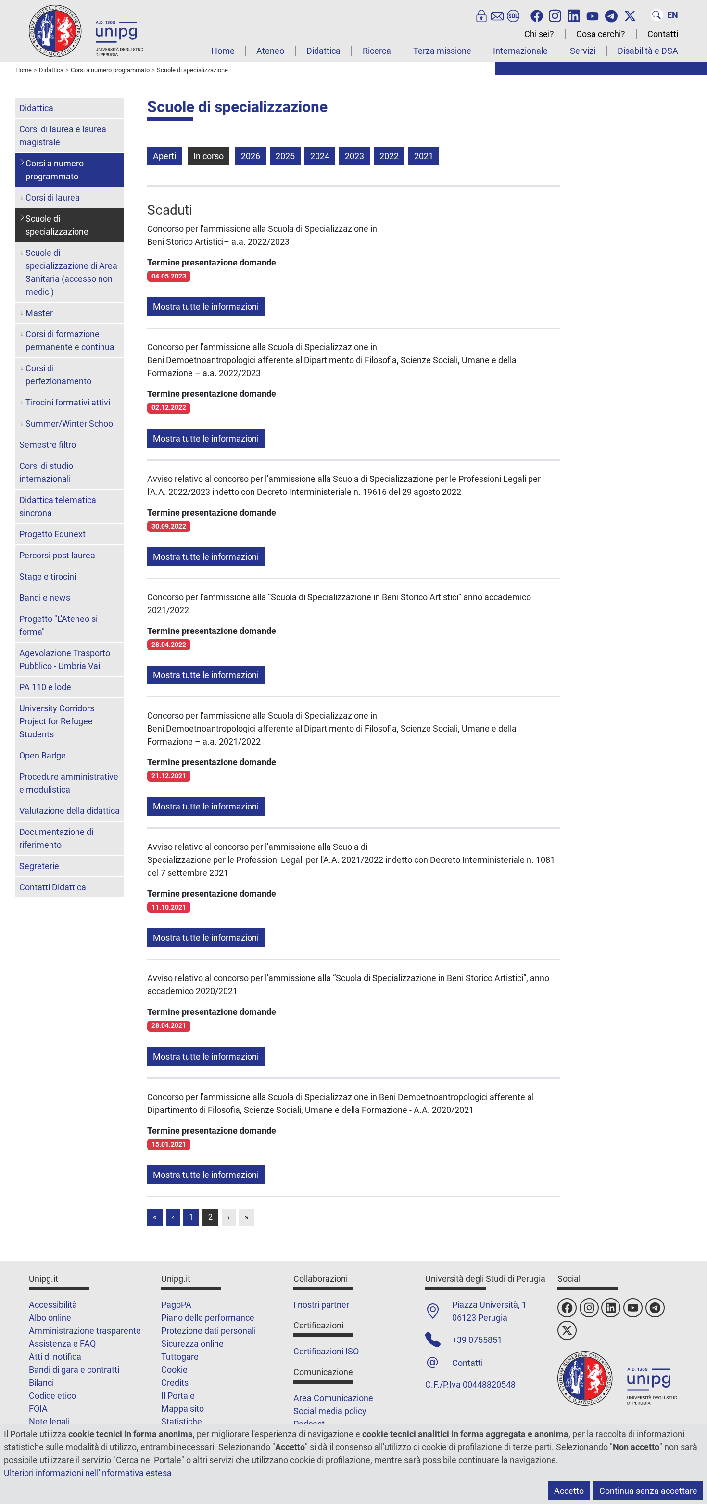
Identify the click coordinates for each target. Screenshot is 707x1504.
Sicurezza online (192, 1344)
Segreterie (39, 866)
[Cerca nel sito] (657, 15)
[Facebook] (536, 15)
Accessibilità (53, 1305)
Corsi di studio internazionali (46, 472)
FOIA (38, 1408)
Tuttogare (180, 1357)
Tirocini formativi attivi (67, 402)
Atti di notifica (55, 1357)
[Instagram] (555, 15)
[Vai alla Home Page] (86, 30)
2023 (354, 156)
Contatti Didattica (52, 887)
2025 (285, 156)
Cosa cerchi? (600, 34)
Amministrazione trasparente (85, 1331)
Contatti (662, 34)
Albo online (50, 1318)
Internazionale (520, 51)
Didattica (323, 51)
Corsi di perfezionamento (58, 374)
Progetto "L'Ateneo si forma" (58, 625)
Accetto (569, 1491)
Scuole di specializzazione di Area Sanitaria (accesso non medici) (71, 272)
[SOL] (513, 15)
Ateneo (270, 51)
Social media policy (329, 1411)
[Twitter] (630, 15)
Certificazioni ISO (326, 1351)
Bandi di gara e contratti (74, 1370)
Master (39, 313)
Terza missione (442, 51)
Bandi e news (44, 598)
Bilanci (41, 1383)
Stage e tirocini (47, 576)
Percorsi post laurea (57, 555)
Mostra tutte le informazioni (206, 307)
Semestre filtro (47, 445)
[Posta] (497, 15)
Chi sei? (539, 34)
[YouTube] (592, 15)
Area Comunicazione (333, 1398)
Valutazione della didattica (69, 811)
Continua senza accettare (648, 1491)
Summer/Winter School (70, 423)
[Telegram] (611, 15)
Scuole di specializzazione (56, 225)
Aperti (164, 156)
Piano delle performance (207, 1318)
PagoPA (176, 1305)
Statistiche (181, 1421)
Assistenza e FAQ (62, 1344)
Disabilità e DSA (648, 51)
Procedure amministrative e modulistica (68, 783)
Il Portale (178, 1395)
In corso (208, 156)
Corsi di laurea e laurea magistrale (62, 135)
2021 (423, 156)
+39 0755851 (477, 1340)
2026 (250, 156)
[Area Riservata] (481, 15)
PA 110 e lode (45, 687)
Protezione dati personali (208, 1331)
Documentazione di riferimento (56, 838)
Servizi (582, 51)
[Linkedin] (574, 15)
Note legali (49, 1421)
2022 (389, 156)
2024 (319, 156)
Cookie (174, 1370)
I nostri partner (321, 1305)
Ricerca (377, 51)
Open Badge (42, 755)
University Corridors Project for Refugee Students (56, 721)
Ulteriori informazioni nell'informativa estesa (88, 1473)
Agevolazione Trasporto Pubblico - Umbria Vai (64, 659)
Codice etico (52, 1395)
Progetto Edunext (52, 534)
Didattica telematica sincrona (57, 506)
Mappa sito (182, 1408)
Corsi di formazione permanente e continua (69, 340)
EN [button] (672, 15)
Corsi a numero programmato (54, 169)
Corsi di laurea (52, 197)
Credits (175, 1383)
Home (223, 51)
